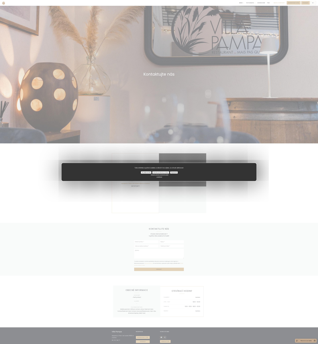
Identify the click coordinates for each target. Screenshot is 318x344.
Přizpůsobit (174, 172)
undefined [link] (159, 177)
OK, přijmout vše (146, 172)
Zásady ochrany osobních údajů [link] (159, 175)
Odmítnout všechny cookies (160, 172)
